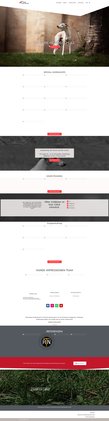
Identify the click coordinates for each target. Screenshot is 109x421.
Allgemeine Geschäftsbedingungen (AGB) (86, 414)
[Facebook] (48, 305)
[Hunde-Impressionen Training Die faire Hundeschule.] (24, 2)
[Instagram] (52, 305)
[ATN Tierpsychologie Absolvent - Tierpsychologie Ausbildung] (46, 349)
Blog (87, 2)
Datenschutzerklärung (90, 416)
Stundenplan (58, 2)
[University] (61, 305)
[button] (54, 160)
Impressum (92, 412)
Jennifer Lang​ (40, 389)
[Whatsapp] (56, 305)
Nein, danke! (4, 385)
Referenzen (54, 331)
